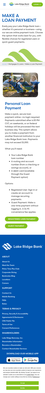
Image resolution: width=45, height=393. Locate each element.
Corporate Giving (9, 272)
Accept (22, 383)
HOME (4, 64)
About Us (6, 262)
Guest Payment (16, 226)
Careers (5, 283)
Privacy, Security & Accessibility (15, 314)
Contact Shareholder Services (14, 349)
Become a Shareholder (11, 345)
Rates (4, 304)
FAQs (4, 300)
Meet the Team (8, 265)
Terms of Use (7, 324)
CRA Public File (8, 321)
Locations (6, 279)
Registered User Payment (21, 219)
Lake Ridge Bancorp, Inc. (12, 338)
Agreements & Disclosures (12, 317)
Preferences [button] (36, 377)
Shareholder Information (12, 341)
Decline (22, 388)
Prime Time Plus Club (10, 269)
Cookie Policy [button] (30, 374)
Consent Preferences (10, 328)
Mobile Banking (8, 297)
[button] (37, 4)
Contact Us (6, 293)
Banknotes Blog (8, 276)
